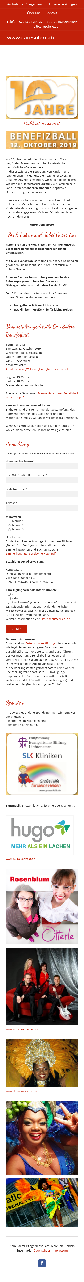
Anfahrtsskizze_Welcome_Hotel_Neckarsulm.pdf (37, 369)
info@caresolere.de (44, 26)
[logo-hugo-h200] (39, 817)
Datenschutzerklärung (55, 619)
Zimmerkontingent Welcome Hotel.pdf (31, 553)
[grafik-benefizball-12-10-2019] (42, 132)
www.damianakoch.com (21, 1091)
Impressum (60, 1250)
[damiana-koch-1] (42, 1040)
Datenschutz (41, 1250)
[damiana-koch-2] (42, 1180)
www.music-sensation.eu (22, 1029)
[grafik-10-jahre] (42, 77)
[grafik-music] (42, 949)
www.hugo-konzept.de (20, 859)
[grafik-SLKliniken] (42, 734)
